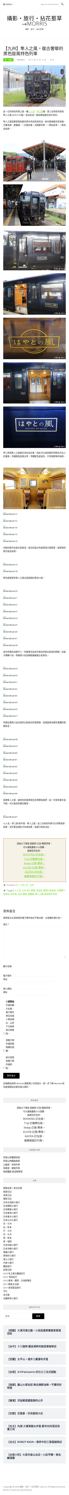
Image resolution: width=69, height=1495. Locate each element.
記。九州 (30, 885)
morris (21, 60)
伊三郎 (40, 111)
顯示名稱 (7, 966)
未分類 (6, 1294)
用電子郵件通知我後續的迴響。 (10, 1045)
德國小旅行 (8, 1252)
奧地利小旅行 (9, 1255)
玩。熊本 (7, 1227)
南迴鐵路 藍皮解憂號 (12, 1171)
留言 (6, 924)
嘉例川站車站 (49, 890)
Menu (9, 4)
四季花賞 (7, 1269)
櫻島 (25, 894)
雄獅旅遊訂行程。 (34, 876)
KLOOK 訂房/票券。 (34, 867)
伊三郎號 (31, 890)
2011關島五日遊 (11, 1284)
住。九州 (7, 1223)
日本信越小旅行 (10, 1244)
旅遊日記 (7, 1191)
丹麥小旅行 (8, 1262)
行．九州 (8, 60)
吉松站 (39, 890)
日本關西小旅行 (10, 1205)
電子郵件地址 (7, 977)
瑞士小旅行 (8, 1259)
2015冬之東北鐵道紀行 (14, 1273)
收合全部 (18, 1188)
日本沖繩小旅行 (10, 1248)
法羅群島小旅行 (10, 1298)
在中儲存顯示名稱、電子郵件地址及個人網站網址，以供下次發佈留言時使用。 (10, 1017)
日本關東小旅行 (10, 1209)
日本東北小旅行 (10, 1216)
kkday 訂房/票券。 (34, 863)
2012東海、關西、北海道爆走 (17, 1280)
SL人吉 (31, 111)
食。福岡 (7, 1241)
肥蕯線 (31, 894)
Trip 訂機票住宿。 (34, 859)
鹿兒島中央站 (50, 894)
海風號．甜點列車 (11, 1168)
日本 (20, 894)
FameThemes (26, 1490)
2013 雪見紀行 (10, 1277)
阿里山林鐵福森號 (11, 1160)
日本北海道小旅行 (11, 1202)
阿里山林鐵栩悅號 (11, 1157)
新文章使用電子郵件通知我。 (10, 1062)
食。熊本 (7, 1237)
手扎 (5, 1291)
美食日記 (7, 1195)
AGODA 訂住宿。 (34, 872)
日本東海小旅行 (10, 1212)
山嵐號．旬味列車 (11, 1164)
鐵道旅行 (7, 1266)
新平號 (13, 894)
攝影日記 (7, 1198)
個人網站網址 (7, 990)
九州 (24, 890)
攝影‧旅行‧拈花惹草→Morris (34, 21)
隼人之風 (39, 894)
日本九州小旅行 (10, 1220)
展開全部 (7, 1188)
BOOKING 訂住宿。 (34, 854)
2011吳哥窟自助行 (12, 1287)
